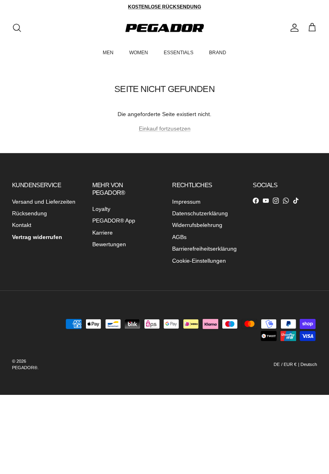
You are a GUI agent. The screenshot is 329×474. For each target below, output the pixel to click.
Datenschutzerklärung (200, 213)
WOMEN (138, 52)
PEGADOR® (24, 367)
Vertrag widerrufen (37, 237)
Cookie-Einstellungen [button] (199, 260)
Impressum (186, 201)
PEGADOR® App (113, 220)
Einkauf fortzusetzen (165, 128)
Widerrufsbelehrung (197, 225)
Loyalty (101, 209)
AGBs (179, 237)
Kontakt (21, 225)
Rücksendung (29, 213)
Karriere (102, 232)
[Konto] (292, 28)
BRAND (217, 52)
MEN (108, 52)
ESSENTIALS (178, 52)
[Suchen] (17, 28)
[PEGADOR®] (164, 27)
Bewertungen (109, 244)
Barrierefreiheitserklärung (204, 248)
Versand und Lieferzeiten (43, 201)
